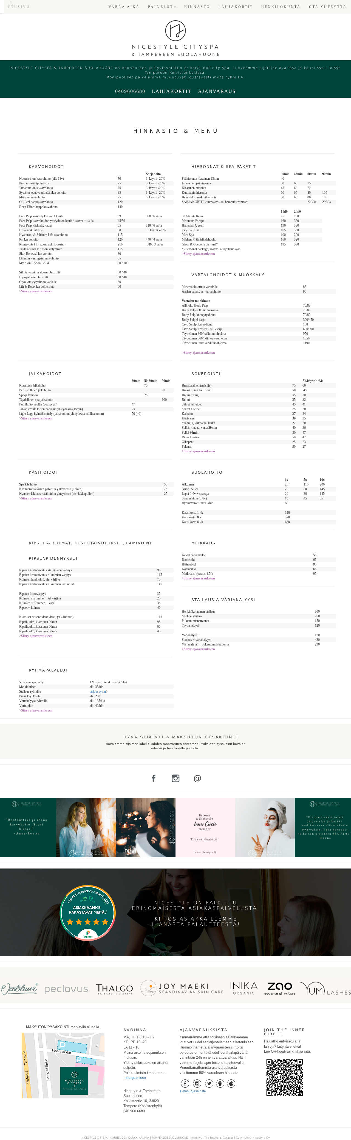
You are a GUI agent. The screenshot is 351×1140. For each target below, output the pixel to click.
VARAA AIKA (124, 7)
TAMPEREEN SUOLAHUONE (170, 1137)
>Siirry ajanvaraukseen (35, 291)
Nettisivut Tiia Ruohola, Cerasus (212, 1137)
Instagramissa (134, 1078)
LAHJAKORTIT (236, 7)
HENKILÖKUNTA (281, 7)
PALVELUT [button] (160, 7)
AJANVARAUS (217, 91)
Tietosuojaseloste (193, 1091)
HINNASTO (197, 7)
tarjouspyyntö (98, 691)
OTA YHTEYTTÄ (328, 7)
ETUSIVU (19, 7)
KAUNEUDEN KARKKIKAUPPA (129, 1137)
